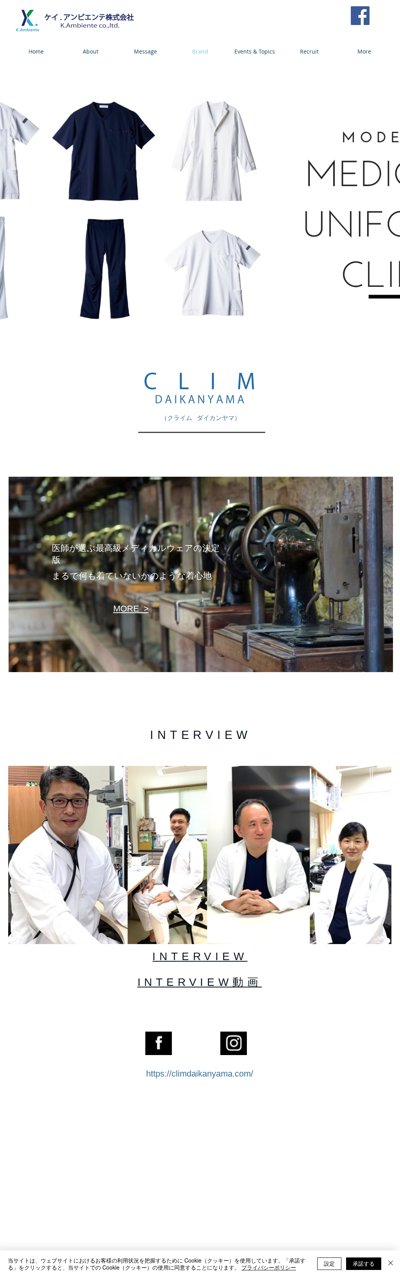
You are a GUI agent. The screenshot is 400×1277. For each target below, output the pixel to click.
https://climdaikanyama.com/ (199, 1073)
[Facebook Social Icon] (360, 15)
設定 (329, 1263)
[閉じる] (390, 1264)
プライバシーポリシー (268, 1267)
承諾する (364, 1263)
